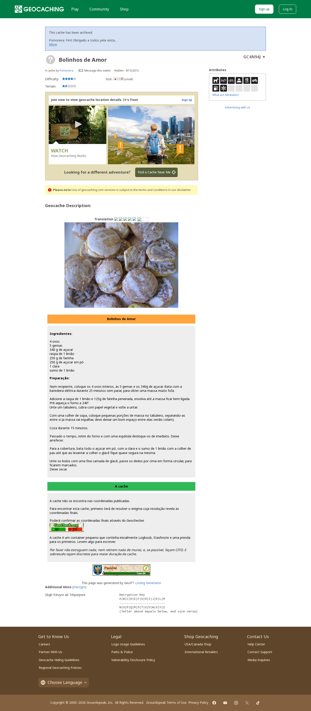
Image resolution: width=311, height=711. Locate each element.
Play (75, 9)
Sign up (264, 9)
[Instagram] (236, 703)
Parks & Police (122, 652)
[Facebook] (214, 703)
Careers (44, 644)
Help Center (256, 644)
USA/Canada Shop (198, 644)
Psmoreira (66, 70)
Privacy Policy (198, 702)
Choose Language (65, 682)
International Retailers (201, 652)
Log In (287, 9)
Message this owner (97, 70)
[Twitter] (247, 703)
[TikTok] (258, 703)
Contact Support (259, 652)
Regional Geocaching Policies (60, 667)
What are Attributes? (225, 95)
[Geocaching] (39, 9)
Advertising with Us (237, 107)
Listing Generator (148, 583)
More (53, 44)
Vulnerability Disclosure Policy (133, 660)
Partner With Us (50, 652)
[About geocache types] (50, 59)
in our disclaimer (179, 190)
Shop (124, 9)
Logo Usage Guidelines (128, 644)
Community (99, 9)
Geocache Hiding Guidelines (59, 660)
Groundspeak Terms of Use (166, 702)
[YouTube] (225, 703)
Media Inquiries (258, 660)
